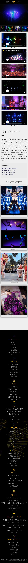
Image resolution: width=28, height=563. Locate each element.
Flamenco (14, 416)
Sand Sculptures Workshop (14, 525)
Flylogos (14, 374)
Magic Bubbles (14, 458)
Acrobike (14, 431)
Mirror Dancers (14, 411)
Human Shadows (14, 397)
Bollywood (14, 414)
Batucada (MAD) (14, 508)
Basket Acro (14, 439)
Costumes (14, 550)
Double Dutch (14, 441)
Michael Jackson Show (14, 409)
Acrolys (14, 342)
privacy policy (18, 560)
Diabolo (14, 350)
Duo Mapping (14, 419)
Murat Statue (14, 475)
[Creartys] (14, 2)
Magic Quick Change (14, 480)
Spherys (14, 461)
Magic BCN (14, 486)
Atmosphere (14, 545)
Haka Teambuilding (14, 530)
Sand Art (14, 392)
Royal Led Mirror (14, 463)
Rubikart (14, 394)
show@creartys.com (16, 559)
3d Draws (14, 386)
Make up (14, 552)
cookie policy (23, 560)
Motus (14, 367)
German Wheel (14, 352)
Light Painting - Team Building (14, 520)
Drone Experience (14, 522)
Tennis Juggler (14, 436)
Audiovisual (14, 547)
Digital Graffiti (14, 389)
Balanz (14, 344)
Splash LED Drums (14, 498)
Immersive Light (14, 542)
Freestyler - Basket (14, 433)
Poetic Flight (14, 372)
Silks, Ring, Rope (14, 364)
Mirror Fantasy (14, 453)
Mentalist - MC (14, 483)
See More (14, 354)
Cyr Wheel (14, 347)
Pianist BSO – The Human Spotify (14, 503)
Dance (2, 135)
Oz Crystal (14, 456)
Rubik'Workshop (14, 527)
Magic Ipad (14, 478)
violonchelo (14, 500)
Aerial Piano (14, 369)
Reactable (14, 505)
